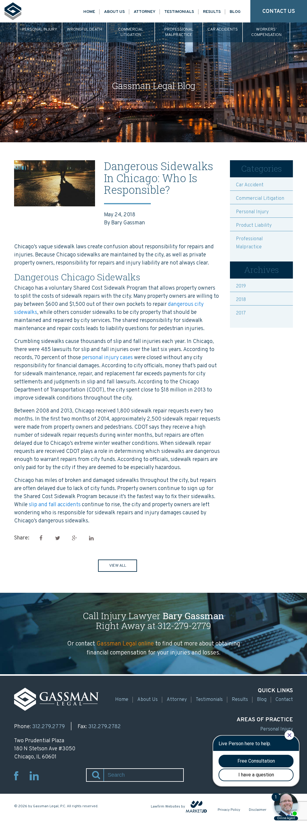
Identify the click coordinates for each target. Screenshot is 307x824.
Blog (235, 11)
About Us (114, 11)
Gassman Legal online (125, 644)
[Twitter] (57, 538)
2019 (241, 286)
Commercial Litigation (130, 32)
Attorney (144, 11)
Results (212, 11)
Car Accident (250, 185)
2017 (241, 313)
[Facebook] (40, 538)
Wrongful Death (84, 29)
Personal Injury (39, 29)
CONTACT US (278, 11)
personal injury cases (107, 357)
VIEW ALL (117, 565)
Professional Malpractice (178, 32)
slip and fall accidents (55, 504)
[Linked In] (91, 538)
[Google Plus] (74, 538)
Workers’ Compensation (266, 32)
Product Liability (254, 226)
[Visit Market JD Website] (196, 807)
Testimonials (179, 11)
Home (89, 11)
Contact (284, 700)
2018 (241, 300)
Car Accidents (222, 29)
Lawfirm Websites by (168, 806)
